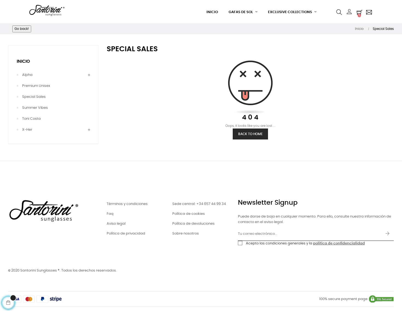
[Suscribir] (387, 234)
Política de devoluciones (193, 224)
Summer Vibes (35, 108)
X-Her (27, 130)
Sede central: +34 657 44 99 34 (199, 204)
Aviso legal (116, 224)
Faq (110, 214)
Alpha (27, 75)
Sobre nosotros (185, 233)
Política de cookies (188, 214)
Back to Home (250, 134)
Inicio (23, 61)
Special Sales (34, 97)
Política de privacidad (126, 233)
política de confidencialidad (339, 243)
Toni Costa (31, 119)
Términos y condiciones (127, 204)
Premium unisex (36, 86)
